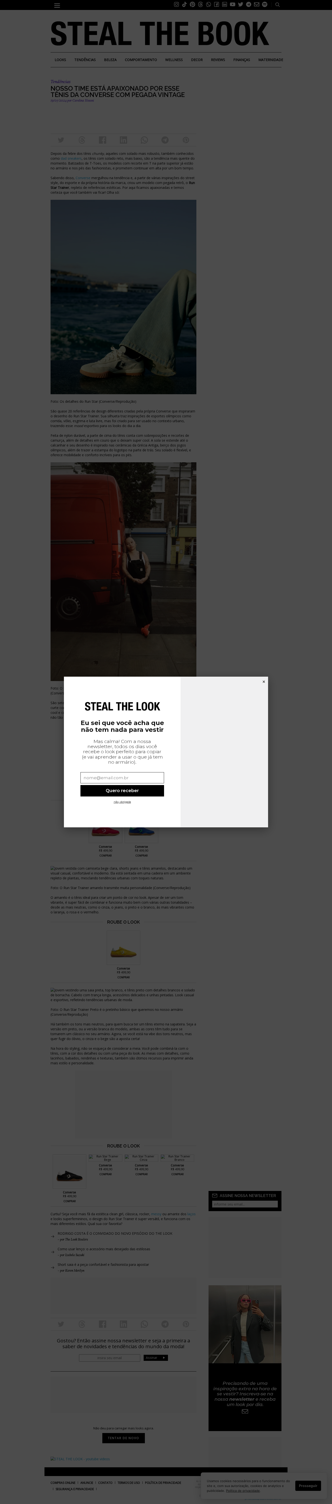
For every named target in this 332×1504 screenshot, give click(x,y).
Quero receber (122, 790)
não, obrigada (122, 802)
